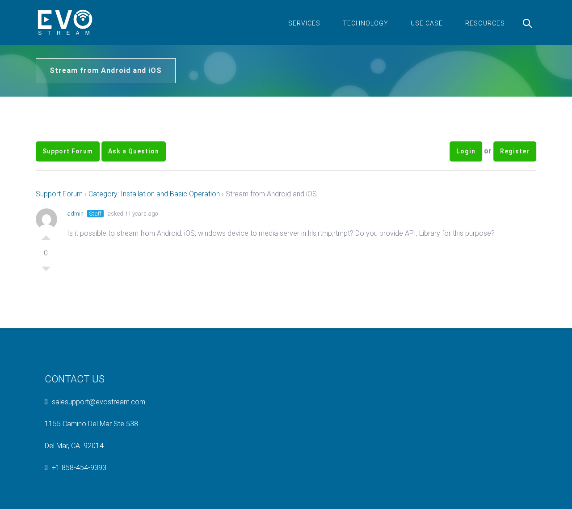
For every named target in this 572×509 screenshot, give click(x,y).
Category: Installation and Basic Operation (154, 194)
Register (515, 151)
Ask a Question (133, 151)
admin (75, 213)
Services (304, 23)
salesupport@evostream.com (98, 402)
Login (465, 151)
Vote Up (46, 235)
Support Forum (67, 151)
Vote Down (46, 271)
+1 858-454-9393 (79, 467)
